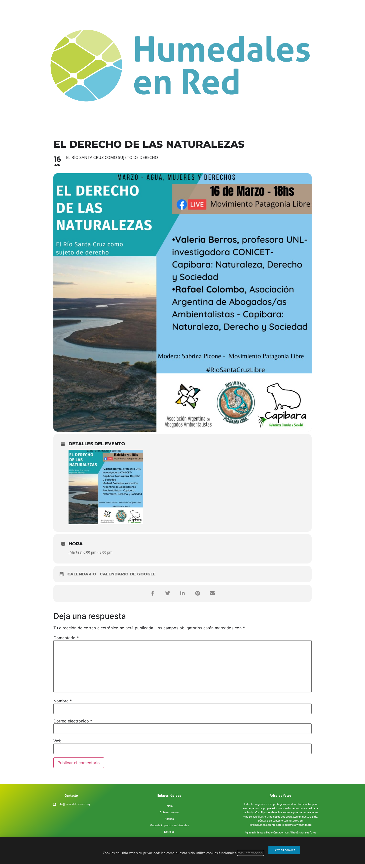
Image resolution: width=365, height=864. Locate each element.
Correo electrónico (72, 721)
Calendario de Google (128, 574)
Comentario (66, 638)
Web (57, 741)
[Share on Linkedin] (182, 593)
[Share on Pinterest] (197, 593)
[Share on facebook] (152, 593)
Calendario (81, 574)
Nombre (62, 701)
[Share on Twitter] (167, 593)
